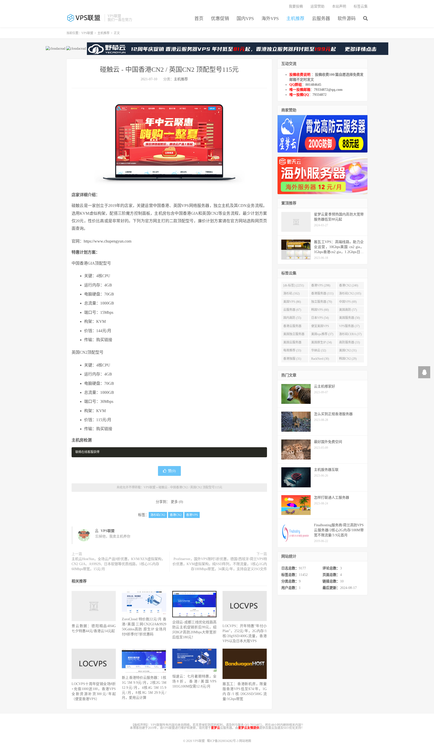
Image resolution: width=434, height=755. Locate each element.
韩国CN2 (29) (348, 358)
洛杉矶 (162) (291, 293)
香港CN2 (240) (348, 285)
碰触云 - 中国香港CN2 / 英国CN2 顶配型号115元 (169, 69)
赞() (172, 471)
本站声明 (339, 6)
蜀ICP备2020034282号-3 (223, 741)
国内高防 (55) (292, 318)
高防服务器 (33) (349, 342)
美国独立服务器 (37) (293, 335)
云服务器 (321, 18)
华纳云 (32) (318, 350)
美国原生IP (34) (321, 342)
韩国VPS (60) (320, 310)
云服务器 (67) (292, 310)
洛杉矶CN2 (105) (350, 293)
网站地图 (245, 741)
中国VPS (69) (348, 302)
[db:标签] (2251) (293, 285)
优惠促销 (220, 18)
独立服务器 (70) (321, 302)
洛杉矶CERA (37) (350, 334)
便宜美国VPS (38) (320, 327)
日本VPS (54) (320, 318)
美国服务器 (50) (349, 318)
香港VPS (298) (320, 285)
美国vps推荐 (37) (322, 334)
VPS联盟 (84, 18)
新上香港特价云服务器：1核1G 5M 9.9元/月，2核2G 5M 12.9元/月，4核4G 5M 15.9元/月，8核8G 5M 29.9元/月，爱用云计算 (144, 688)
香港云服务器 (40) (292, 327)
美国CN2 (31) (348, 350)
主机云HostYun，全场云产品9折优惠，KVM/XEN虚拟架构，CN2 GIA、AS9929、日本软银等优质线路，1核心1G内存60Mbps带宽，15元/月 (118, 564)
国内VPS (245, 18)
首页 (198, 18)
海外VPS (270, 18)
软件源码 (347, 18)
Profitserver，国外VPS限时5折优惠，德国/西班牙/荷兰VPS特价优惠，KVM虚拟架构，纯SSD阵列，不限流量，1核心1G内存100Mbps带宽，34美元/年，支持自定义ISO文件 (220, 564)
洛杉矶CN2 (157, 515)
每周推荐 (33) (292, 350)
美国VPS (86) (292, 302)
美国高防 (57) (348, 310)
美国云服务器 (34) (292, 343)
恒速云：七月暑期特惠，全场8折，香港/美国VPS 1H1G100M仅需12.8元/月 (194, 681)
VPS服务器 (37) (349, 326)
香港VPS (192, 515)
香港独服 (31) (292, 358)
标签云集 (361, 6)
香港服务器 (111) (322, 293)
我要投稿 (296, 6)
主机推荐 (295, 18)
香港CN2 (176, 515)
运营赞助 (317, 6)
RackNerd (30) (320, 358)
